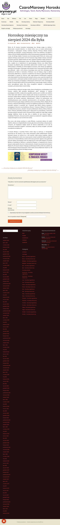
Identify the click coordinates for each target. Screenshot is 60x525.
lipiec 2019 (5, 426)
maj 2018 (5, 458)
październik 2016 (6, 501)
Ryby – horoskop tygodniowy (28, 293)
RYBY (23, 233)
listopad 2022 (6, 336)
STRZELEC (24, 240)
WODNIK (24, 235)
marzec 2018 (5, 463)
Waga (36, 18)
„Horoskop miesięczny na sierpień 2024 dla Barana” (17, 168)
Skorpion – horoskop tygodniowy (29, 298)
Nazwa (10, 202)
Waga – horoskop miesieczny (28, 309)
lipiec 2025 (5, 263)
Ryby (17, 22)
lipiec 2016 (5, 508)
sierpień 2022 (6, 342)
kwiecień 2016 (6, 513)
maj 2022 (5, 349)
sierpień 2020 (6, 397)
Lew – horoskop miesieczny (28, 282)
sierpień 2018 (6, 451)
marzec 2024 (5, 299)
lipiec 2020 (5, 399)
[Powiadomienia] (4, 521)
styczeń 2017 (6, 495)
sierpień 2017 (6, 479)
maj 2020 (5, 404)
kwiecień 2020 (6, 406)
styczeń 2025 (6, 276)
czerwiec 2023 (6, 320)
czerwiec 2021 (6, 374)
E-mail (10, 205)
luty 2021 (5, 383)
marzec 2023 (5, 326)
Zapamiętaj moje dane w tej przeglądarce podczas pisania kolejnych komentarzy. (30, 212)
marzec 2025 (5, 272)
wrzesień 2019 (6, 422)
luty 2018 (5, 465)
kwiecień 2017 (6, 488)
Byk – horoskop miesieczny (24, 43)
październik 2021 (6, 365)
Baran (2, 18)
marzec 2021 (5, 381)
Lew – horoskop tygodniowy (28, 280)
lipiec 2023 (5, 317)
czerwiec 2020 (6, 401)
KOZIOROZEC (25, 238)
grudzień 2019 (6, 415)
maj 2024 (5, 295)
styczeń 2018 (6, 467)
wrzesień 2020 (6, 395)
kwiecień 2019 (6, 433)
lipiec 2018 (5, 454)
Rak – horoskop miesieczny (28, 291)
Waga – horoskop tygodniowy (28, 307)
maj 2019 (5, 431)
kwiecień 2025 (6, 270)
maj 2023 (5, 322)
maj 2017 (5, 486)
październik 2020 (6, 392)
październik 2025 (6, 256)
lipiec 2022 (5, 345)
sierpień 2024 (6, 288)
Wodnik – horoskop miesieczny (29, 314)
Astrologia (28, 28)
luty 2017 (5, 492)
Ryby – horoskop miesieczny (28, 296)
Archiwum (24, 252)
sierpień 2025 (6, 260)
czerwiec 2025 (6, 265)
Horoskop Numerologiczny (7, 25)
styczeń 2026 (6, 251)
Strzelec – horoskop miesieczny (29, 305)
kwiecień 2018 (6, 461)
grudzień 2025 (6, 254)
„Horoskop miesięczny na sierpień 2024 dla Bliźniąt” (43, 170)
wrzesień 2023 (6, 313)
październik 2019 (6, 420)
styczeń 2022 (6, 358)
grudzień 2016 (6, 497)
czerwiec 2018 (6, 456)
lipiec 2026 (5, 242)
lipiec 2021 (5, 372)
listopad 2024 (6, 281)
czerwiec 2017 (6, 483)
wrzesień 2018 (6, 449)
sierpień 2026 (6, 240)
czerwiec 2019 (6, 429)
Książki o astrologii (5, 28)
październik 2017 (6, 474)
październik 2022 (6, 338)
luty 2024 (5, 301)
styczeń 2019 (6, 440)
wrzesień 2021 (6, 367)
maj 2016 (5, 511)
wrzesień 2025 (6, 258)
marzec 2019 (5, 436)
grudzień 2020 (6, 388)
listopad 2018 (6, 445)
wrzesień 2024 (6, 285)
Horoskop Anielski (50, 22)
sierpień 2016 (6, 506)
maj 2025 (5, 267)
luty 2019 (5, 438)
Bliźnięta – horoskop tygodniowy (29, 261)
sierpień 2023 (6, 315)
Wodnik (11, 22)
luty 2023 (5, 329)
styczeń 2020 (6, 413)
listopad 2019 (6, 417)
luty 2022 (5, 356)
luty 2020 (5, 411)
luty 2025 (5, 274)
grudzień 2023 (6, 306)
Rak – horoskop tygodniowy (28, 289)
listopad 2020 (6, 390)
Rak (20, 18)
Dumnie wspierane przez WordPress (35, 522)
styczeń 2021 (6, 386)
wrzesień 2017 (6, 476)
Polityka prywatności (17, 28)
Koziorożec (4, 22)
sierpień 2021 (6, 370)
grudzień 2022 (6, 333)
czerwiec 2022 (6, 347)
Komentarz (11, 185)
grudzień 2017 (6, 470)
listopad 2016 (6, 499)
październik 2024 (6, 283)
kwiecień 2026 (6, 247)
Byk (8, 18)
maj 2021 (5, 376)
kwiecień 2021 (6, 379)
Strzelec (50, 18)
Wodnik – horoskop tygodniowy (29, 312)
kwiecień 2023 (6, 324)
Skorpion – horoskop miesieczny (29, 300)
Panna (30, 18)
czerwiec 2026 (6, 245)
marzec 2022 (5, 354)
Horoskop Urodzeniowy (22, 25)
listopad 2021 (6, 363)
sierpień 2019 (6, 424)
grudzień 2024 (6, 279)
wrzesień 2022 (6, 340)
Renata (38, 43)
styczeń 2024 (6, 304)
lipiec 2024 (5, 290)
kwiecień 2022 (6, 351)
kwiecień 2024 (6, 297)
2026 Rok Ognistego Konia (49, 25)
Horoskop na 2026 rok (35, 25)
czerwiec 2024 (6, 292)
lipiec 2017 (5, 481)
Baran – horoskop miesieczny (28, 258)
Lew (25, 18)
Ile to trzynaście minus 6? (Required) (17, 216)
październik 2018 (6, 447)
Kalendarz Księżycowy (38, 22)
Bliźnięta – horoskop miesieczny (29, 263)
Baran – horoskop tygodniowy (28, 256)
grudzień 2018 (6, 442)
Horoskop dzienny (26, 22)
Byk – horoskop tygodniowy (28, 265)
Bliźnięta (14, 18)
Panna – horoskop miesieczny (28, 287)
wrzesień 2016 (6, 504)
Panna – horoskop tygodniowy (28, 284)
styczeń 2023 (6, 331)
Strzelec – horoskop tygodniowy (29, 302)
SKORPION (24, 242)
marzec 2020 (5, 408)
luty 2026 (5, 249)
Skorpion (43, 18)
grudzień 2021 (6, 361)
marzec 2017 (5, 490)
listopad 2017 (6, 472)
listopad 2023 (6, 308)
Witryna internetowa (11, 209)
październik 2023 (6, 310)
